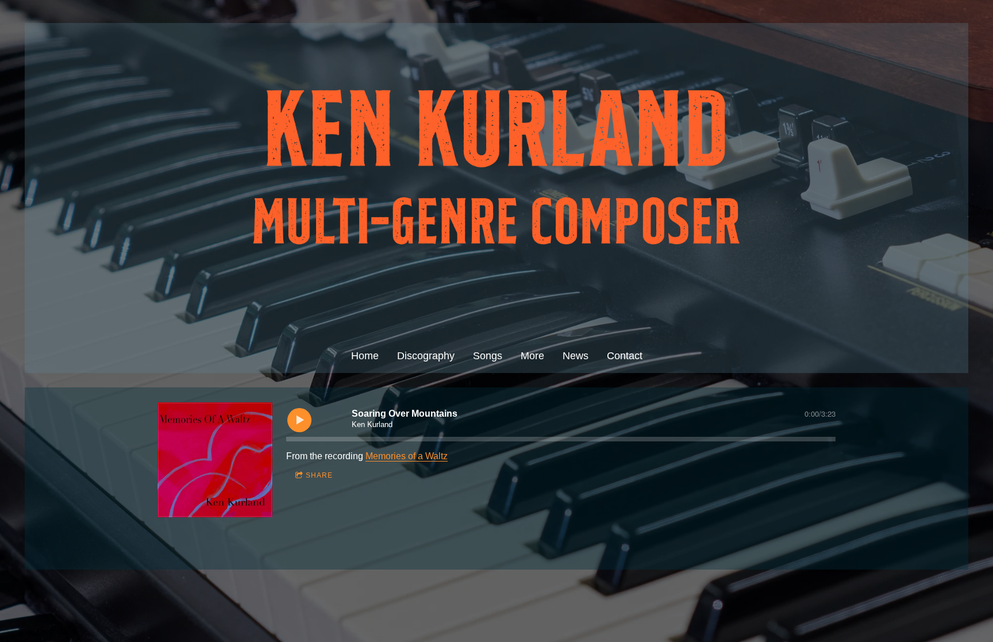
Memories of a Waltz (406, 456)
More (532, 356)
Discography (426, 356)
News (575, 356)
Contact (624, 356)
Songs (487, 356)
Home (365, 356)
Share (319, 475)
